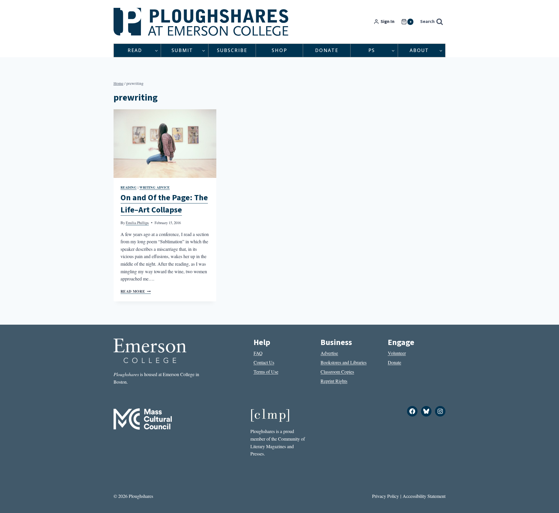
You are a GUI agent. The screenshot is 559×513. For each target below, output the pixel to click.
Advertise (329, 353)
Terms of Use (266, 372)
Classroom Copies (337, 372)
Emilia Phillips (137, 222)
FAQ (258, 353)
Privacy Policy (385, 496)
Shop (279, 50)
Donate (326, 50)
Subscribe (232, 50)
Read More (136, 291)
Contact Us (264, 362)
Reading (129, 187)
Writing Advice (154, 187)
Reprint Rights (334, 381)
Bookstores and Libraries (344, 362)
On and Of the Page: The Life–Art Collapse (164, 204)
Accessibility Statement (424, 496)
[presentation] (165, 143)
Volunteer (397, 353)
